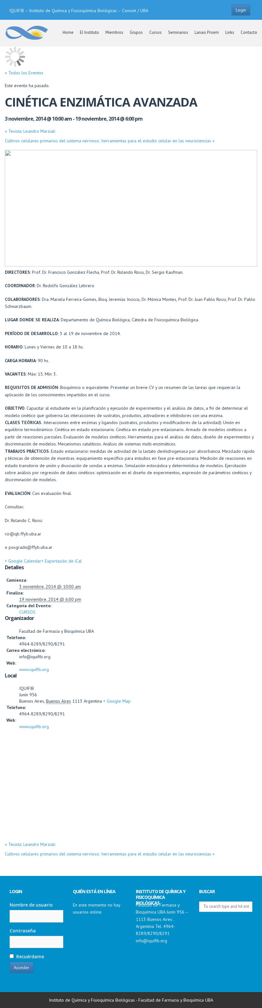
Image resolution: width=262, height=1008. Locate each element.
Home (68, 32)
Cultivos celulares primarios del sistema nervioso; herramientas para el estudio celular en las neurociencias (110, 141)
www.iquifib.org (34, 669)
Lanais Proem (207, 32)
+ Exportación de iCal (61, 561)
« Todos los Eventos (24, 73)
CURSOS (27, 612)
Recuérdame (29, 956)
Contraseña (23, 931)
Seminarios (178, 32)
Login (241, 10)
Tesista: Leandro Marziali (30, 131)
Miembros (114, 32)
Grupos (136, 32)
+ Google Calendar (23, 561)
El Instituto (89, 32)
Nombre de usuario (31, 905)
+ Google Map (117, 701)
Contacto (249, 32)
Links (229, 32)
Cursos (155, 32)
